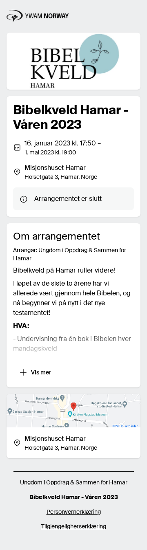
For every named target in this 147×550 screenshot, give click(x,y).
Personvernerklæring (74, 511)
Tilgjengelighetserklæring (73, 526)
